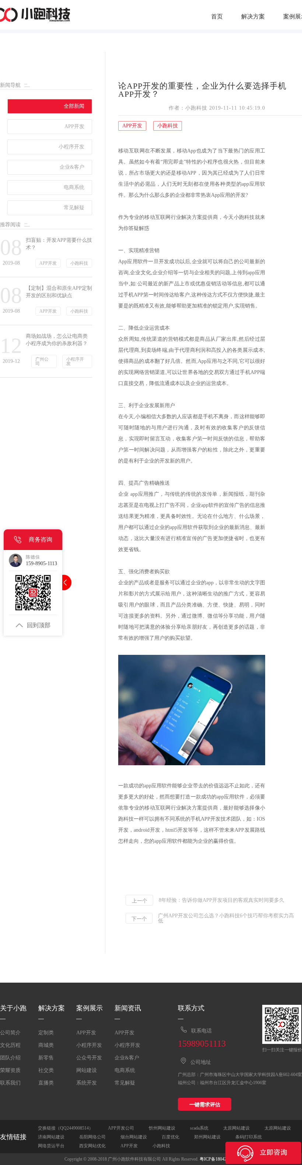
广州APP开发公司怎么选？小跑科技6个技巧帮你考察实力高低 (226, 918)
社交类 (46, 1070)
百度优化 (170, 1137)
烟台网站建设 (133, 1137)
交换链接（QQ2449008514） (65, 1128)
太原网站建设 (236, 1128)
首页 (217, 17)
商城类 (46, 1045)
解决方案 (253, 17)
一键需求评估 (204, 1104)
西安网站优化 (92, 1145)
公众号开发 (89, 1058)
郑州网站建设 (207, 1137)
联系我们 (10, 1083)
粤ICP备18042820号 (219, 1159)
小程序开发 (89, 1045)
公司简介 (10, 1032)
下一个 (139, 919)
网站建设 (86, 1070)
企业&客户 (127, 1058)
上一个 (139, 901)
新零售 (46, 1058)
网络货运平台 (51, 1145)
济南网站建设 (51, 1137)
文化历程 (10, 1045)
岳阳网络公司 (92, 1137)
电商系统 (125, 1070)
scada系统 (199, 1128)
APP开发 (86, 1032)
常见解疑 (125, 1083)
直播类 (46, 1083)
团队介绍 (10, 1058)
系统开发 (86, 1083)
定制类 (46, 1032)
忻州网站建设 (162, 1128)
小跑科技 (161, 1145)
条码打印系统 (248, 1137)
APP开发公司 (121, 1128)
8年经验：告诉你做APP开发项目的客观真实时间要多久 (221, 900)
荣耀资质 (10, 1070)
